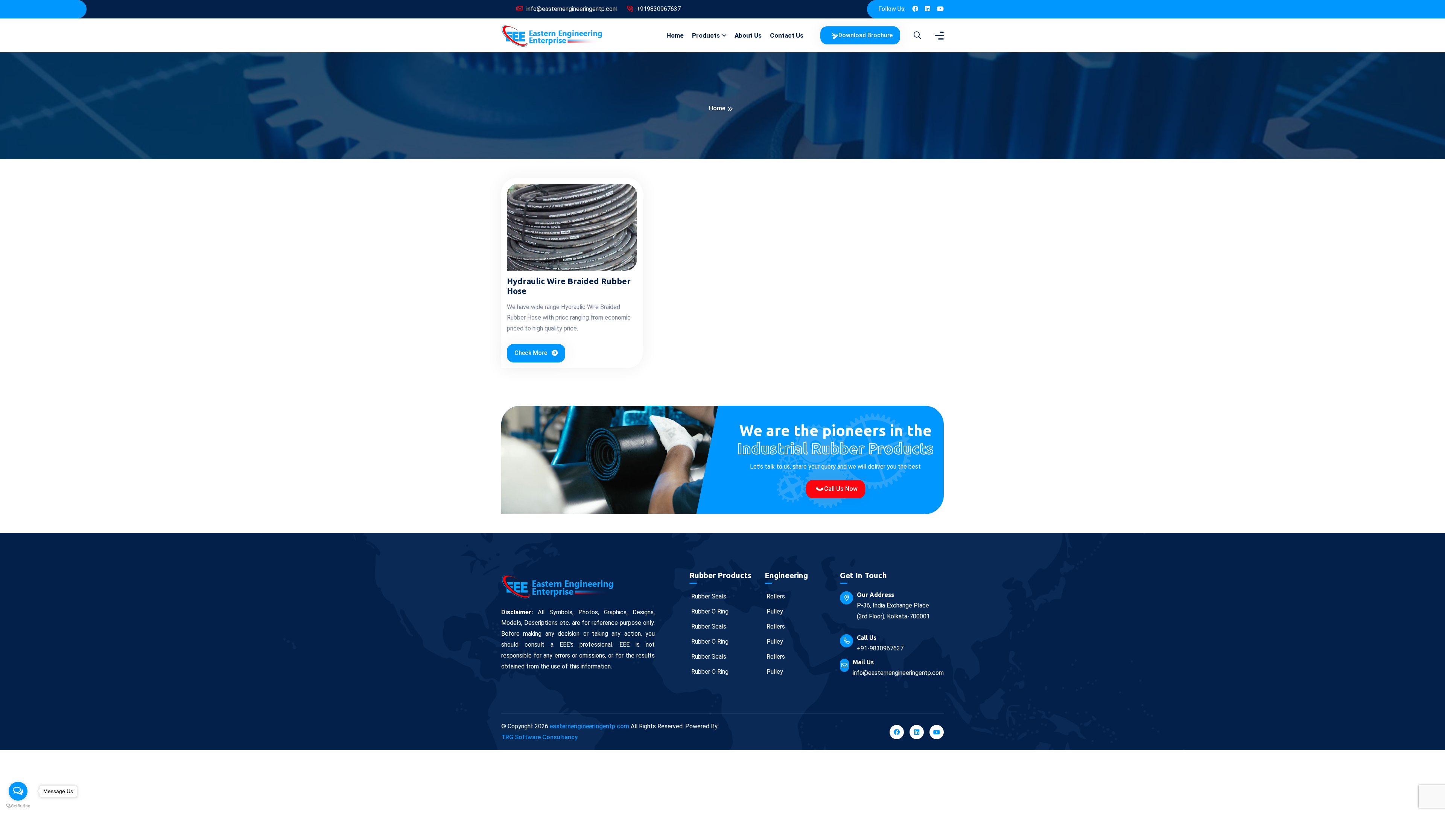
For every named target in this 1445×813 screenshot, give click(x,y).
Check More (531, 352)
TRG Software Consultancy (539, 737)
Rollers (775, 596)
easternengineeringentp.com (589, 726)
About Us (748, 35)
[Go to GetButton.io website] (18, 805)
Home (675, 35)
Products (706, 35)
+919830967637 (658, 8)
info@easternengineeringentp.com (571, 8)
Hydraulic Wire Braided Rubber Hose (569, 285)
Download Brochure (865, 35)
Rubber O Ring (709, 611)
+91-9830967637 (880, 648)
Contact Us (786, 35)
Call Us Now (840, 488)
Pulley (774, 611)
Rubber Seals (708, 596)
